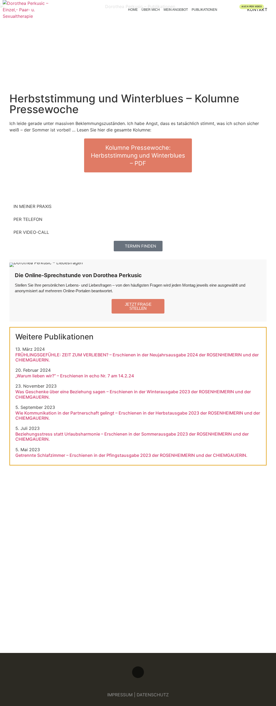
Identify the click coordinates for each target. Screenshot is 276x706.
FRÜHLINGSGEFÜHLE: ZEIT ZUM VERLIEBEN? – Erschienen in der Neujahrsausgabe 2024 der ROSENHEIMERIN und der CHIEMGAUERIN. (137, 357)
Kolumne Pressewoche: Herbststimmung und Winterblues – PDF (138, 155)
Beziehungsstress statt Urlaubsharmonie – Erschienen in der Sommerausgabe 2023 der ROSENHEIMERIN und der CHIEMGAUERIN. (132, 437)
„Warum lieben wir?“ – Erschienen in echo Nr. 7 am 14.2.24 (74, 375)
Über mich (151, 10)
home (133, 10)
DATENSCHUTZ (153, 694)
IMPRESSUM (120, 694)
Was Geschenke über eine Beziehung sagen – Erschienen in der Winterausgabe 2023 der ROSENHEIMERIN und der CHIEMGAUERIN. (133, 394)
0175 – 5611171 (86, 611)
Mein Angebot (176, 10)
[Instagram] (138, 672)
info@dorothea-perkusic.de (167, 611)
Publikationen (204, 10)
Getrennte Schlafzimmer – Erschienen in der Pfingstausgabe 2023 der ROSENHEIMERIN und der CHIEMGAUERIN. (131, 455)
